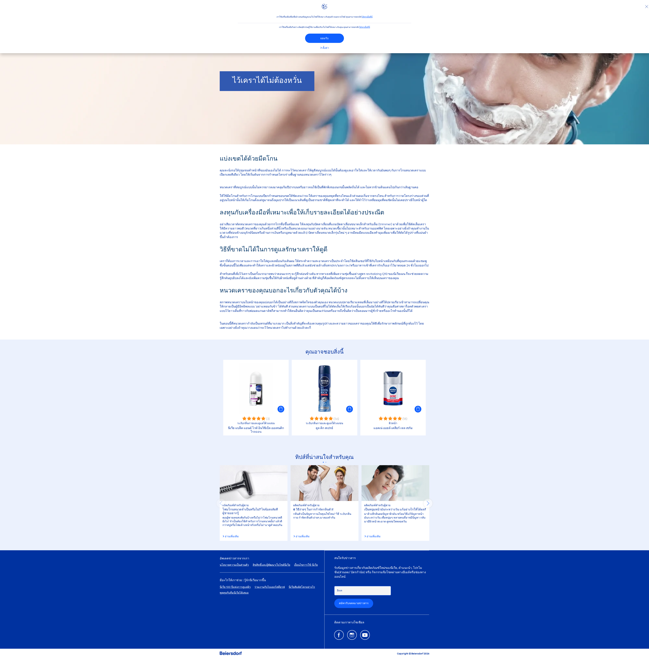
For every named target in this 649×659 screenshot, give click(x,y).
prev (221, 503)
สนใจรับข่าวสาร (345, 558)
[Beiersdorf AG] (231, 653)
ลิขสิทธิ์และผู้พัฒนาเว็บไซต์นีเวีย (271, 564)
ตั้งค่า (325, 47)
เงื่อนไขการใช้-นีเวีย (306, 564)
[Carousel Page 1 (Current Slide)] (323, 462)
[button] (281, 409)
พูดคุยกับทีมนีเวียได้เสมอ (234, 592)
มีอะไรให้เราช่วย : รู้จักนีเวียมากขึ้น (243, 580)
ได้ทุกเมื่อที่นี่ (367, 17)
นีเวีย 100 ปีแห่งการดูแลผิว (235, 587)
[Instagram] (352, 635)
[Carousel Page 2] (325, 462)
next (428, 503)
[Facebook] (339, 635)
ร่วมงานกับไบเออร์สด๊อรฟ (270, 587)
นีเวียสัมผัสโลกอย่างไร (302, 587)
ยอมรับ (324, 38)
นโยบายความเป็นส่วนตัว (234, 564)
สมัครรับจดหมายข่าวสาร (354, 603)
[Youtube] (365, 635)
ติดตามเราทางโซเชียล (349, 622)
